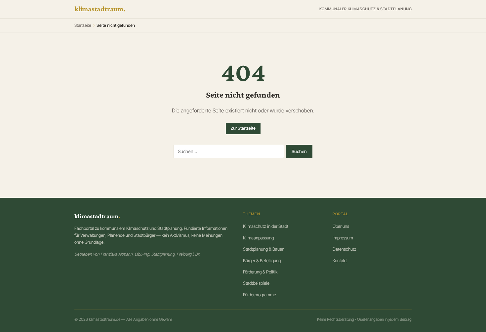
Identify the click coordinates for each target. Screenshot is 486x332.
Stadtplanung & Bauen (263, 249)
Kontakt (340, 260)
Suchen (299, 151)
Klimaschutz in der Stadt (265, 226)
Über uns (341, 226)
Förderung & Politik (260, 271)
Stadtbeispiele (256, 283)
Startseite (82, 25)
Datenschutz (344, 249)
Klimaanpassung (258, 237)
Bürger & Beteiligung (262, 260)
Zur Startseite (243, 128)
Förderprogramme (259, 294)
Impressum (343, 237)
